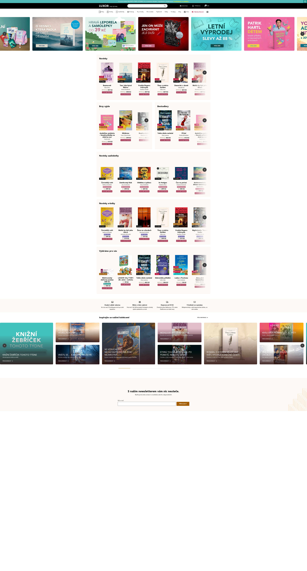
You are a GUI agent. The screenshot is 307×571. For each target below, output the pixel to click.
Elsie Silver (107, 87)
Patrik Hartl (107, 139)
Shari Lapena (165, 135)
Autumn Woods (200, 234)
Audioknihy (121, 11)
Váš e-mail (121, 400)
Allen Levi (162, 89)
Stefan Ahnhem (200, 282)
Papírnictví (159, 11)
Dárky (166, 11)
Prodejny (173, 11)
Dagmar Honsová (181, 184)
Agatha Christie (144, 89)
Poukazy (132, 11)
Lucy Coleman (181, 280)
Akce (187, 11)
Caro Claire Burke (125, 135)
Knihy (102, 11)
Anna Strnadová (125, 89)
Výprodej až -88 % (179, 274)
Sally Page (162, 280)
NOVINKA (102, 81)
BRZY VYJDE (103, 129)
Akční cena (177, 271)
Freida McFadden (184, 135)
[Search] (165, 6)
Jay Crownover (126, 184)
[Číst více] (57, 34)
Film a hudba (150, 11)
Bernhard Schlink (144, 232)
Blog (180, 11)
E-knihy (111, 11)
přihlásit (183, 404)
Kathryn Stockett (107, 184)
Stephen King (144, 135)
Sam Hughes (200, 186)
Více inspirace (201, 317)
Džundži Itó (181, 87)
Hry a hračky (140, 11)
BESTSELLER (103, 79)
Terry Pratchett (144, 184)
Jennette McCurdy (200, 89)
